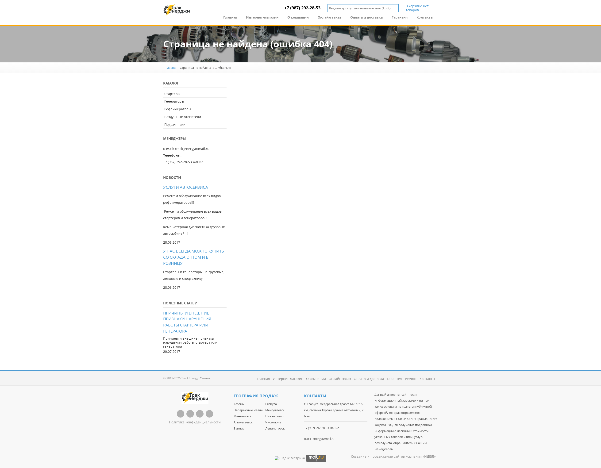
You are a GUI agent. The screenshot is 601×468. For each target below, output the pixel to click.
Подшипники (174, 124)
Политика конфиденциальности (195, 422)
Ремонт (411, 378)
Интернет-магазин (262, 17)
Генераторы (174, 101)
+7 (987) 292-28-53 (302, 8)
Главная (230, 17)
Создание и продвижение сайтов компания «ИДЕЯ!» (393, 456)
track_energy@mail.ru (319, 439)
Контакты (424, 17)
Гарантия (400, 17)
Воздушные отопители (182, 117)
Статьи (205, 378)
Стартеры (172, 94)
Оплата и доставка (366, 17)
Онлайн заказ (329, 17)
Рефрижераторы (177, 109)
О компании (298, 17)
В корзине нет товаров (417, 8)
